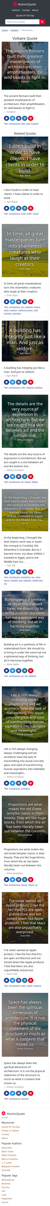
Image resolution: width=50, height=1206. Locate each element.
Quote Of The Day (25, 15)
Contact (26, 10)
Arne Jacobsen (15, 873)
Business (6, 1183)
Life (3, 1191)
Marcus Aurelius (10, 1158)
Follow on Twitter (10, 1130)
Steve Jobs (7, 1147)
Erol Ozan (12, 295)
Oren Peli (12, 974)
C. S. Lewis (7, 1162)
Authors (16, 10)
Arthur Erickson (15, 470)
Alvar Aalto (13, 664)
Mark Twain (7, 1151)
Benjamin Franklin (11, 1166)
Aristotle (6, 1170)
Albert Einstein (9, 1155)
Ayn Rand (12, 201)
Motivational (8, 1179)
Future (5, 1202)
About (35, 10)
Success (6, 1187)
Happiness (7, 1198)
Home (5, 30)
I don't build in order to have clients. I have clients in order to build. (23, 194)
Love (4, 1194)
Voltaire (15, 30)
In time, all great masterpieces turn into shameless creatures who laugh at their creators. (22, 287)
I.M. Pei (11, 565)
